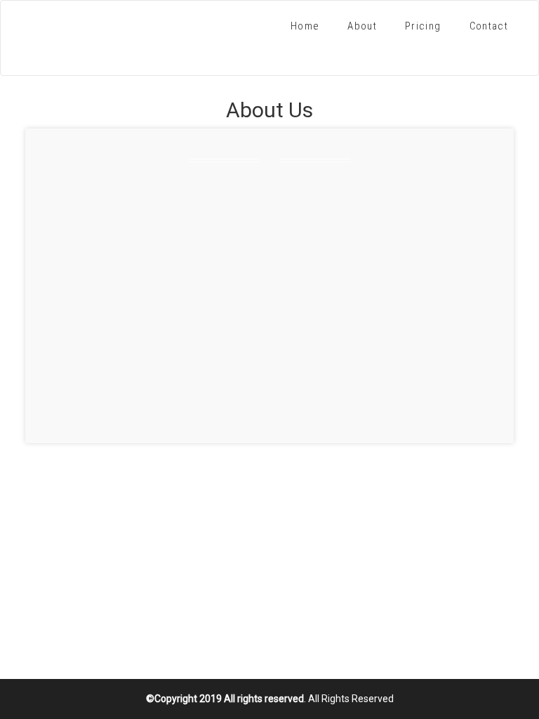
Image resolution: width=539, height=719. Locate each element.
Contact (489, 26)
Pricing (423, 26)
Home (305, 26)
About (362, 26)
